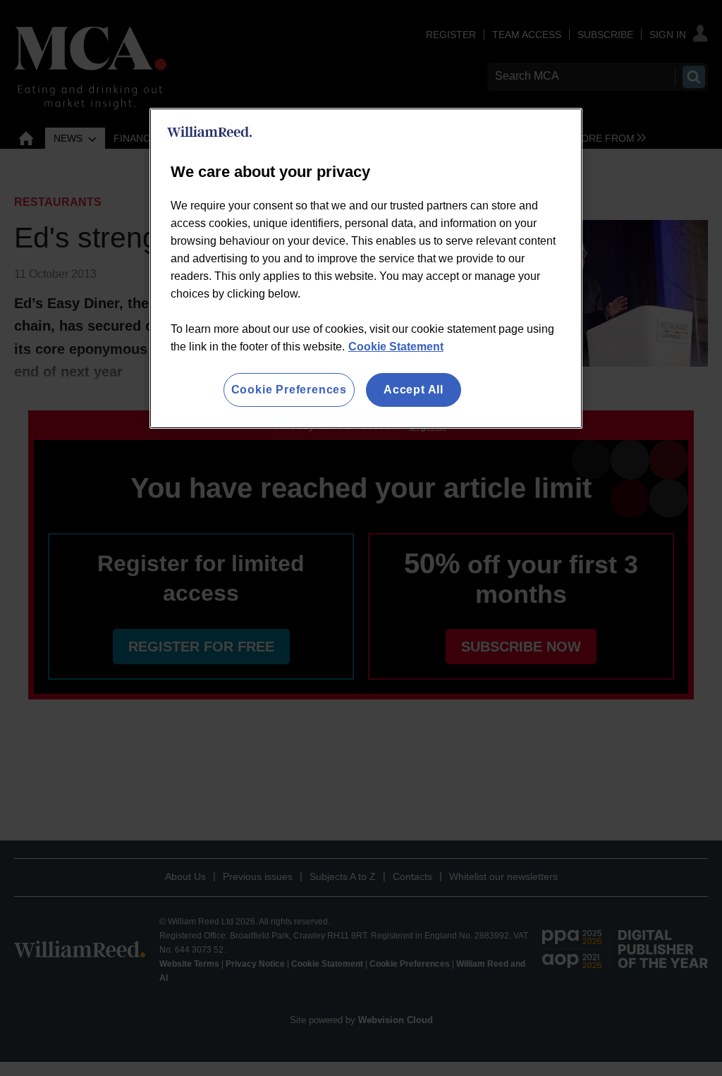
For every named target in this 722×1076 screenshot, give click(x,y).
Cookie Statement (395, 347)
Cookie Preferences (289, 390)
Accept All (413, 390)
